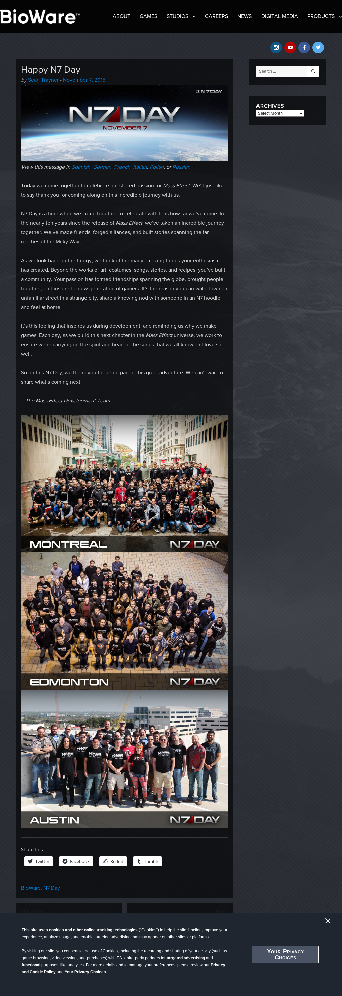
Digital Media (279, 16)
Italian (140, 167)
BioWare (31, 888)
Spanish (81, 167)
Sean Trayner (43, 80)
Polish (157, 167)
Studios (177, 16)
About (121, 16)
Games (148, 16)
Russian (181, 167)
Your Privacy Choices (285, 954)
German (102, 167)
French (122, 167)
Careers (216, 16)
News (244, 16)
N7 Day (51, 888)
